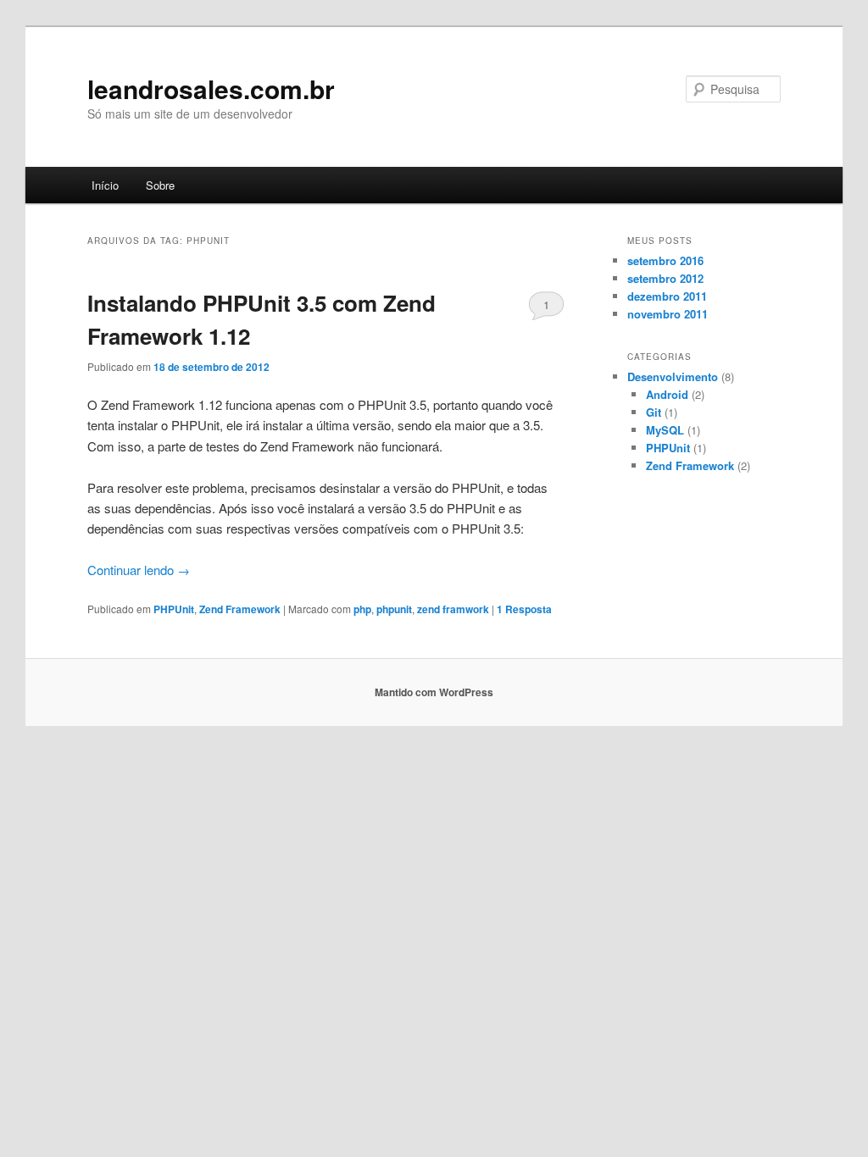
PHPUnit (173, 609)
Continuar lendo (138, 569)
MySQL (665, 430)
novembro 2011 (667, 314)
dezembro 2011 (667, 296)
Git (653, 412)
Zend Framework (240, 609)
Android (667, 394)
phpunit (394, 609)
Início (105, 185)
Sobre (160, 185)
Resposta (524, 609)
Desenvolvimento (672, 376)
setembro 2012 (665, 278)
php (362, 609)
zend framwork (453, 609)
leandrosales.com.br (211, 88)
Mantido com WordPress (434, 692)
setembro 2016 (665, 260)
